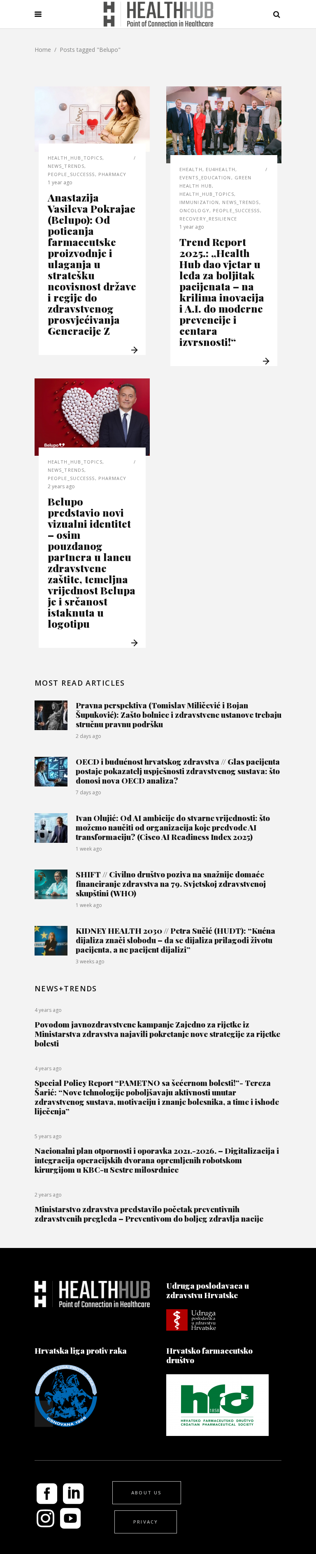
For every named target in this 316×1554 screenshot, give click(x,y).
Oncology (194, 210)
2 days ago (88, 736)
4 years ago (48, 1010)
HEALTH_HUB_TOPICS (75, 158)
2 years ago (61, 486)
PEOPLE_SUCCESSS (71, 174)
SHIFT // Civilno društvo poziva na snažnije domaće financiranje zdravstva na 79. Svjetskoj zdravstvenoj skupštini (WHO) (171, 883)
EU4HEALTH (220, 169)
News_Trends (66, 166)
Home (43, 49)
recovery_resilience (208, 219)
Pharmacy (112, 174)
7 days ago (88, 792)
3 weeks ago (90, 961)
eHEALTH (190, 169)
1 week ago (89, 848)
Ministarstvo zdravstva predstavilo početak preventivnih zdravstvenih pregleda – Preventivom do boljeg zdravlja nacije (149, 1214)
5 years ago (48, 1136)
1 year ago (60, 182)
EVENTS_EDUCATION (205, 177)
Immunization (199, 202)
